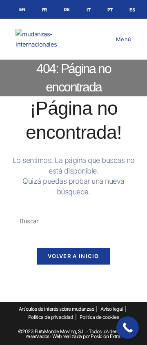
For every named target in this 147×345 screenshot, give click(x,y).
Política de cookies (99, 317)
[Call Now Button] (127, 327)
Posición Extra (105, 336)
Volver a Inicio (73, 256)
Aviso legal (111, 309)
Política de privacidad (50, 317)
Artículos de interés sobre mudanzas (56, 309)
